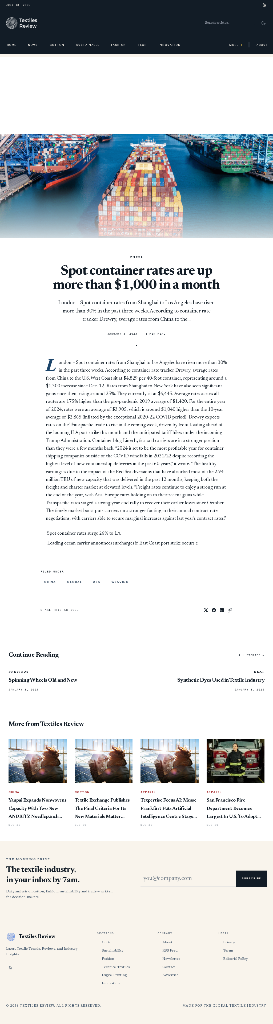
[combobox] (230, 23)
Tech (142, 45)
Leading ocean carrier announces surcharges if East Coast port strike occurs (121, 543)
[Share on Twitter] (205, 610)
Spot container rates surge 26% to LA (84, 533)
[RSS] (264, 4)
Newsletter (171, 959)
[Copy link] (229, 610)
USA (96, 582)
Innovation (170, 45)
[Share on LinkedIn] (221, 610)
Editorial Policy (235, 959)
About (167, 942)
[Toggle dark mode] (263, 22)
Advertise (170, 975)
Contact (168, 967)
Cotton (57, 45)
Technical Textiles (116, 967)
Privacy (229, 942)
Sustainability (112, 950)
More (236, 45)
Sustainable (87, 45)
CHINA (136, 257)
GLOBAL (74, 582)
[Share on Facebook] (213, 610)
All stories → (252, 655)
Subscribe (251, 878)
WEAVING (120, 582)
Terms (228, 950)
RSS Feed (170, 950)
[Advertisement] (136, 94)
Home (11, 45)
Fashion (118, 45)
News (33, 45)
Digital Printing (114, 975)
